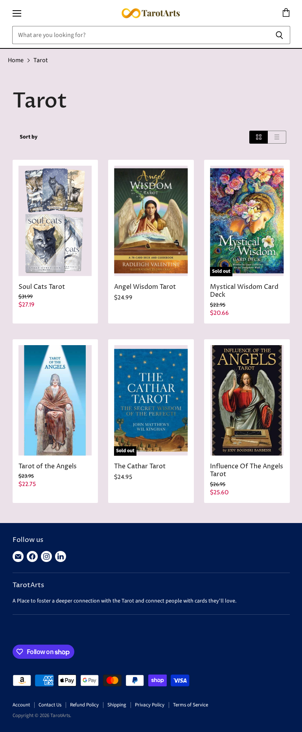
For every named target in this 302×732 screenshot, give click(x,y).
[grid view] (258, 137)
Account (21, 704)
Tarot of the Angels (47, 466)
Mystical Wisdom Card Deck (244, 291)
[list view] (277, 137)
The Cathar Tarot (140, 466)
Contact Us (50, 704)
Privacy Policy (149, 704)
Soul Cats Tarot (41, 287)
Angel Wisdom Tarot (145, 287)
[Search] (279, 35)
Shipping (116, 704)
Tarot (40, 60)
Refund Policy (84, 704)
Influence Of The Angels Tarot (246, 470)
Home (16, 60)
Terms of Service (190, 704)
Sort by (28, 137)
